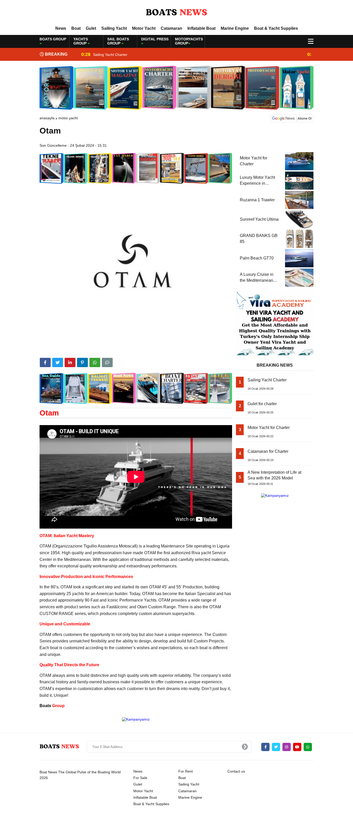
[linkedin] (70, 362)
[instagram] (286, 747)
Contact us (236, 771)
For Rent (185, 771)
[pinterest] (82, 362)
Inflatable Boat (201, 28)
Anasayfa (47, 118)
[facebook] (45, 362)
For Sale (140, 778)
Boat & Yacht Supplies (276, 28)
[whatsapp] (308, 747)
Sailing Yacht (114, 28)
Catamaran (171, 28)
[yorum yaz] (107, 362)
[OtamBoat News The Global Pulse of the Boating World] (176, 13)
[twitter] (57, 362)
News (60, 28)
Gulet (91, 28)
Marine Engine (235, 28)
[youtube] (297, 747)
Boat (76, 28)
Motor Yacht (144, 28)
